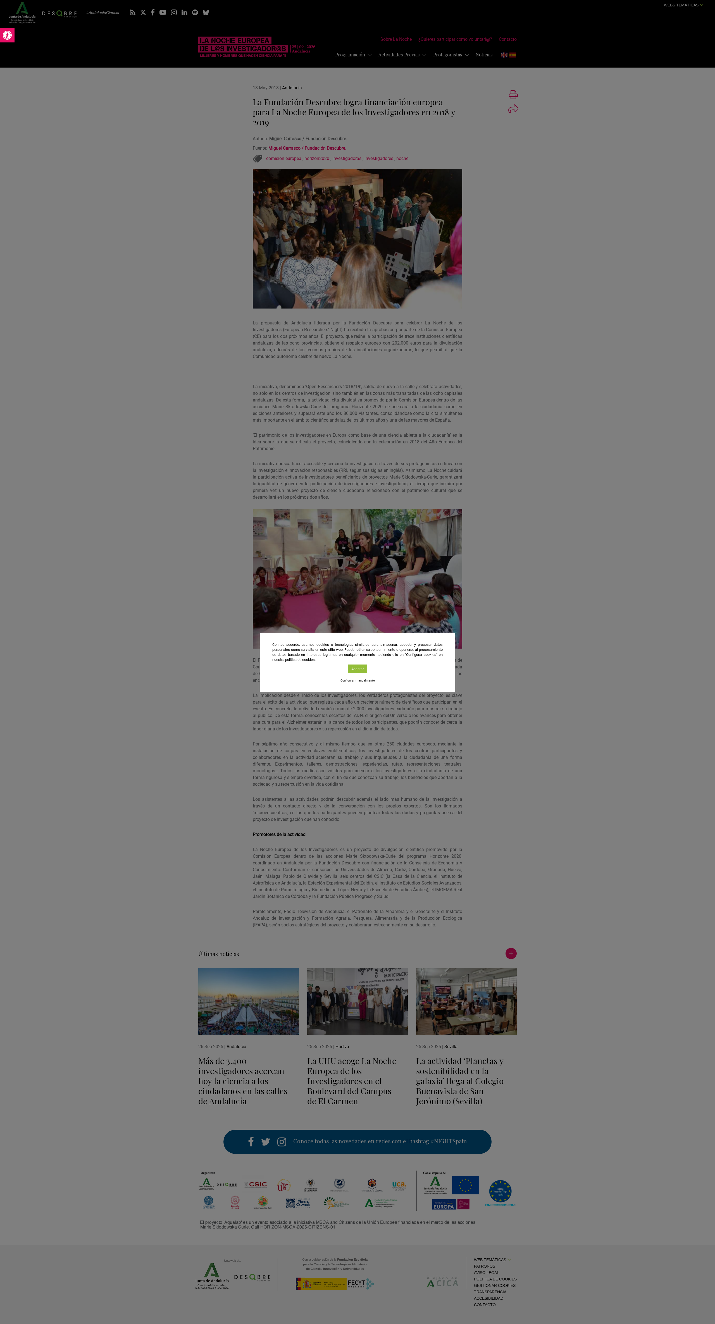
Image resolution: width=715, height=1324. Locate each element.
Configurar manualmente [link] (357, 680)
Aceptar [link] (357, 669)
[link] (7, 35)
